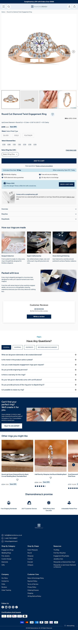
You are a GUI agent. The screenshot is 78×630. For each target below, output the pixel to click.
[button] (4, 6)
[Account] (69, 6)
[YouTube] (6, 607)
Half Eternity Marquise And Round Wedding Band (50, 474)
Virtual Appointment (11, 541)
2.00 (24, 144)
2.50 (29, 144)
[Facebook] (3, 607)
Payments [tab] (29, 347)
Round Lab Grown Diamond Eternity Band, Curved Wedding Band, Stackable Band (15, 475)
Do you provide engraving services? (15, 370)
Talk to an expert (12, 426)
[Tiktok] (16, 607)
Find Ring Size (71, 150)
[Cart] (74, 6)
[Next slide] (73, 51)
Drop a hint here (66, 184)
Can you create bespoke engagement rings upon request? (23, 365)
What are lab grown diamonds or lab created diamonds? (22, 355)
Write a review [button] (39, 317)
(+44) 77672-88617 (11, 538)
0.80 (9, 144)
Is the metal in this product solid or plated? (17, 360)
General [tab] (6, 347)
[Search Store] (9, 6)
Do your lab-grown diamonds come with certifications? (22, 380)
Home (3, 12)
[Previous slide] (4, 51)
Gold (16, 135)
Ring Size (5, 214)
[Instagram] (9, 607)
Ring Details (5, 219)
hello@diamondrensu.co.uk (13, 535)
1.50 (19, 144)
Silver (5, 135)
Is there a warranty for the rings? (13, 375)
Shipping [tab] (17, 347)
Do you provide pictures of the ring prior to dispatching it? (23, 385)
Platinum (28, 135)
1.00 (14, 144)
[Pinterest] (13, 607)
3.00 (35, 144)
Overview (5, 209)
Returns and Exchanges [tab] (47, 347)
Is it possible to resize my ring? (13, 390)
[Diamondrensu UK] (39, 6)
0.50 (3, 144)
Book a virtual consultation (44, 166)
